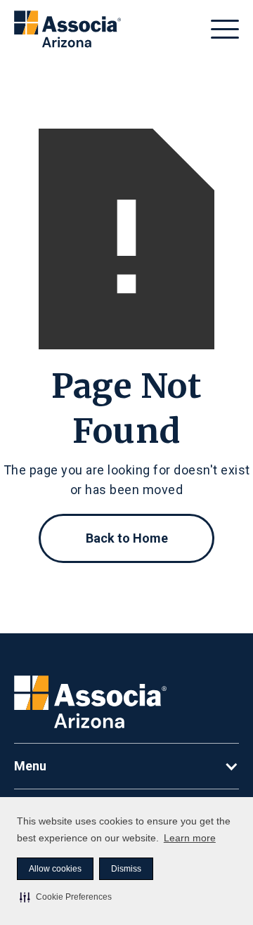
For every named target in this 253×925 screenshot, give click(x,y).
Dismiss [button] (126, 869)
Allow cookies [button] (55, 869)
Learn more (190, 837)
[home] (67, 29)
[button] (66, 897)
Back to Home (127, 538)
